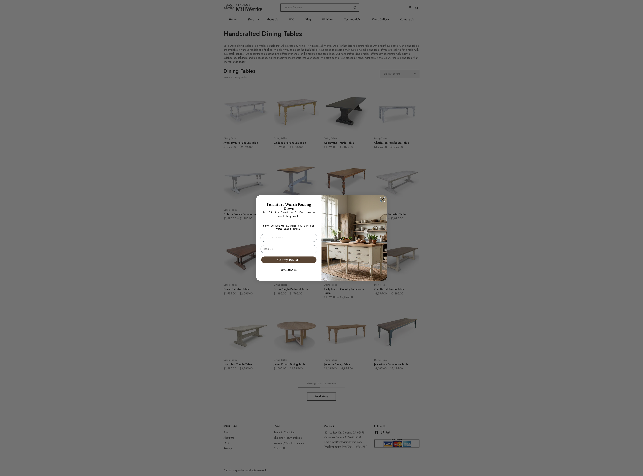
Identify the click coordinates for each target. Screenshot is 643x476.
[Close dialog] (382, 199)
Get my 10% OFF (288, 260)
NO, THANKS (289, 270)
